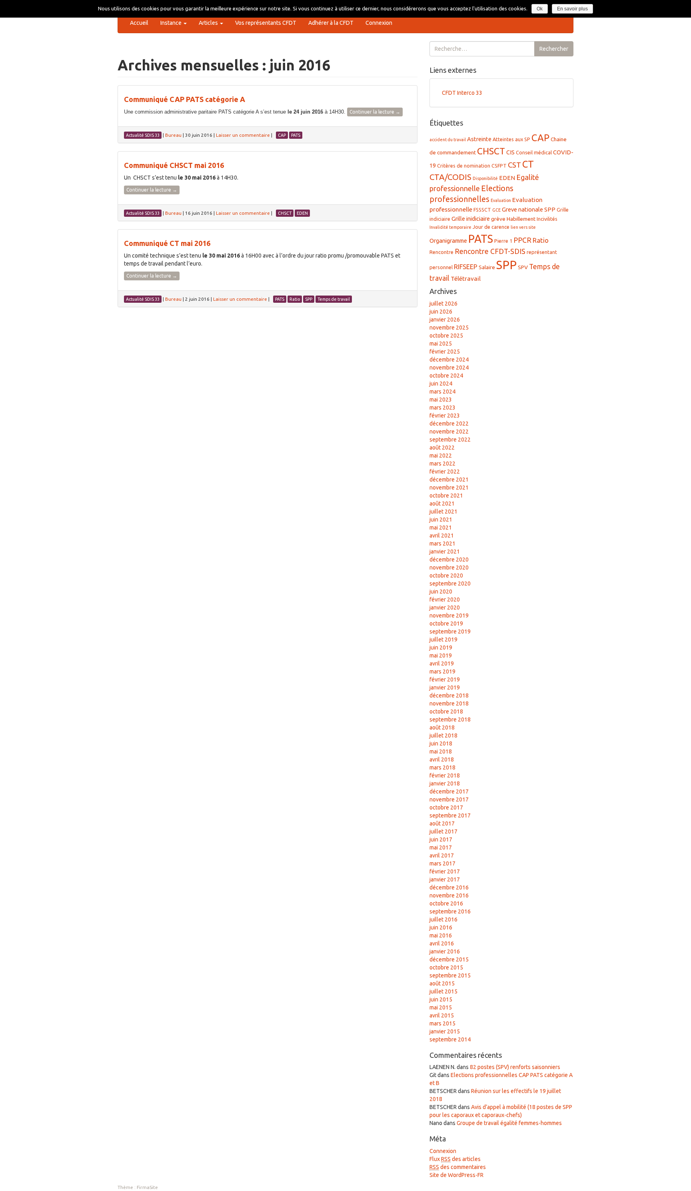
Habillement (521, 219)
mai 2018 (440, 751)
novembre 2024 (449, 367)
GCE (496, 210)
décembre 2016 (449, 887)
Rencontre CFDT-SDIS (490, 251)
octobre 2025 (446, 335)
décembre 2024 (449, 359)
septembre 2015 (450, 975)
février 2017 (444, 871)
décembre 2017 (449, 791)
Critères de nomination (463, 165)
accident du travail (447, 139)
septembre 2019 (450, 631)
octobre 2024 (446, 375)
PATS (480, 238)
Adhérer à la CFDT (330, 23)
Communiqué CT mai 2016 (167, 243)
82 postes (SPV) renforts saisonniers (515, 1067)
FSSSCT (482, 209)
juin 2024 (440, 383)
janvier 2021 (444, 551)
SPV (523, 267)
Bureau (173, 135)
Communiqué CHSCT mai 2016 (174, 165)
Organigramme (448, 240)
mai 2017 (440, 847)
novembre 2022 (449, 431)
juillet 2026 (443, 303)
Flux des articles (455, 1159)
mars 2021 (442, 543)
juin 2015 (440, 999)
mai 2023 (440, 399)
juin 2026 (440, 311)
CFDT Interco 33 (462, 93)
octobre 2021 (446, 495)
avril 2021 (441, 535)
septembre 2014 (450, 1039)
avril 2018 (441, 759)
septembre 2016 (450, 911)
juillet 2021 (443, 511)
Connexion (378, 23)
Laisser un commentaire (243, 135)
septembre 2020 (450, 583)
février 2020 (444, 599)
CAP (540, 137)
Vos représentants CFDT (265, 23)
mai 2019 (440, 655)
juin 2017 (440, 839)
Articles (209, 23)
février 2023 (444, 415)
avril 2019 (441, 663)
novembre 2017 (449, 799)
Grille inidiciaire (470, 218)
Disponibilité (485, 178)
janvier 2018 (444, 783)
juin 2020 (440, 591)
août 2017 (442, 823)
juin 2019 (440, 647)
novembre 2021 (449, 487)
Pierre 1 (503, 241)
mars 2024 (442, 391)
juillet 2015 (443, 991)
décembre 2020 (449, 559)
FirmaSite (147, 1187)
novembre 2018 (449, 703)
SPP (506, 265)
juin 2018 (440, 743)
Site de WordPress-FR (456, 1175)
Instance (171, 23)
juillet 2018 (443, 735)
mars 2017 (442, 863)
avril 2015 (441, 1015)
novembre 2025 (449, 327)
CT (528, 164)
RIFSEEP (465, 266)
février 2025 (444, 351)
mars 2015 (442, 1023)
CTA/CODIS (450, 177)
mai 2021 (440, 527)
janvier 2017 (444, 879)
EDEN (507, 177)
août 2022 (442, 447)
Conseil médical (534, 152)
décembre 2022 (449, 423)
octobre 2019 (446, 623)
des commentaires (457, 1167)
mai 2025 (440, 343)
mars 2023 (442, 407)
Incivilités (547, 219)
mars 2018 (442, 767)
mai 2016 (440, 935)
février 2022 (444, 471)
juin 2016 (440, 927)
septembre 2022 (450, 439)
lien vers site (523, 227)
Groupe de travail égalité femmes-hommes (509, 1123)
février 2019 (444, 679)
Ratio (541, 240)
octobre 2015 (446, 967)
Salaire (487, 267)
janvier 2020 (444, 607)
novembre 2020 (449, 567)
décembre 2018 (449, 695)
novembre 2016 (449, 895)
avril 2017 (441, 855)
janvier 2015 (444, 1031)
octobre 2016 (446, 903)
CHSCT (491, 151)
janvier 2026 (444, 319)
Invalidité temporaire (450, 227)
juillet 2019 (443, 639)
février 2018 (444, 775)
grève (498, 219)
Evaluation (501, 200)
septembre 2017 (450, 815)
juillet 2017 (443, 831)
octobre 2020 (446, 575)
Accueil (139, 23)
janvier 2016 (444, 951)
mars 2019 (442, 671)
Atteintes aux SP (511, 139)
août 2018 (442, 727)
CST (514, 165)
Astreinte (479, 139)
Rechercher (553, 49)
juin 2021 (440, 519)
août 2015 (442, 983)
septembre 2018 (450, 719)
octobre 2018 (446, 711)
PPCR (522, 240)
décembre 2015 (449, 959)
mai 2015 (440, 1007)
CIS (510, 152)
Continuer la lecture (374, 111)
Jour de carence (491, 227)
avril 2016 (441, 943)
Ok (540, 9)
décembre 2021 (449, 479)
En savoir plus (572, 9)
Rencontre (441, 252)
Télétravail (466, 278)
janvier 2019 (444, 687)
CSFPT (499, 165)
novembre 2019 (449, 615)
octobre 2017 (446, 807)
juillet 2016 (443, 919)
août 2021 (442, 503)
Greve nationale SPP (528, 209)
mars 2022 (442, 463)
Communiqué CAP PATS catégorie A (184, 99)
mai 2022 (440, 455)
